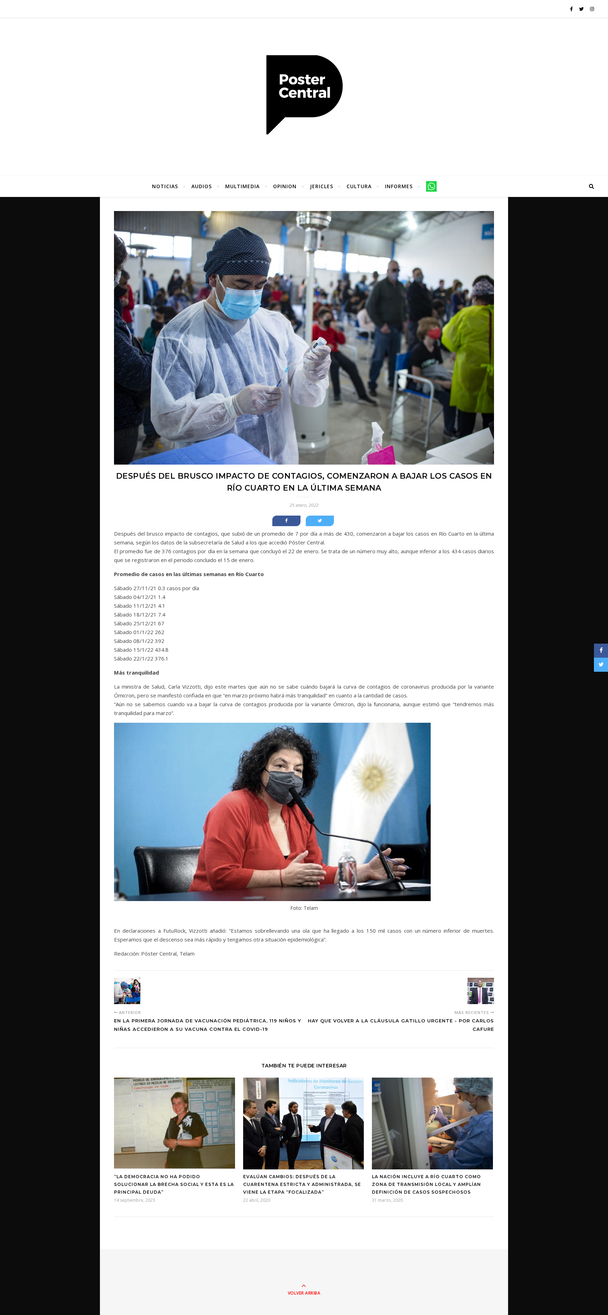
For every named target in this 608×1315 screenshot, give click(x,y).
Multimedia (242, 186)
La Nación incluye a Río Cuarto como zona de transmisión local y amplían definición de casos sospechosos (426, 1184)
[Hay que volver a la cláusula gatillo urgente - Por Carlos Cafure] (481, 991)
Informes (399, 186)
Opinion (285, 186)
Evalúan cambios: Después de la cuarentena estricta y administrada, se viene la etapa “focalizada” (302, 1184)
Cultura (359, 186)
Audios (201, 186)
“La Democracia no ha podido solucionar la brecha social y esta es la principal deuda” (174, 1184)
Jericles (321, 186)
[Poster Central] (304, 95)
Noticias (165, 186)
